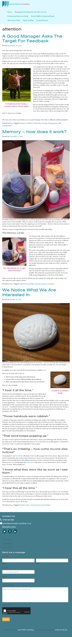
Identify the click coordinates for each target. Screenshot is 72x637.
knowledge (30, 284)
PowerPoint (19, 456)
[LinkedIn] (15, 531)
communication (35, 505)
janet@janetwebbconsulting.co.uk (17, 523)
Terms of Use (7, 543)
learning (44, 123)
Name (5, 556)
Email (5, 568)
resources (30, 462)
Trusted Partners (42, 20)
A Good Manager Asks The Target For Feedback (32, 38)
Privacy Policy (7, 548)
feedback (29, 123)
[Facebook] (10, 531)
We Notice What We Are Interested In (29, 292)
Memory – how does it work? (34, 131)
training (51, 284)
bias (27, 505)
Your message (7, 585)
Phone (4, 576)
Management (52, 123)
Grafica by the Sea (61, 630)
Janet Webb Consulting (26, 630)
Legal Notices (7, 539)
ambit (8, 444)
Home (9, 12)
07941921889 (8, 520)
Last (37, 563)
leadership (37, 123)
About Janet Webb (13, 20)
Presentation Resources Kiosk (17, 16)
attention (22, 123)
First (4, 563)
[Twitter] (4, 531)
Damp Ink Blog (28, 20)
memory (44, 284)
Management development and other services (30, 12)
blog (10, 123)
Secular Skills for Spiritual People (42, 16)
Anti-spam (6, 605)
